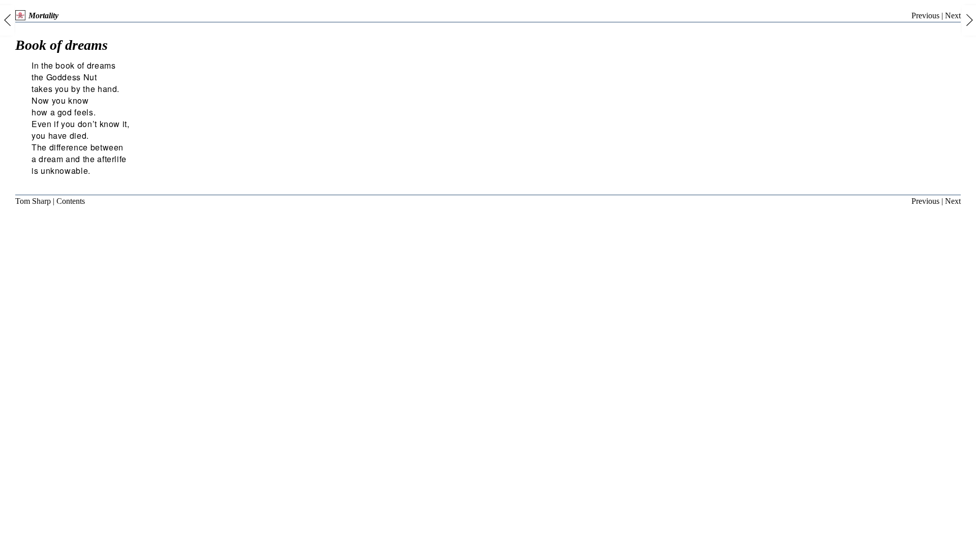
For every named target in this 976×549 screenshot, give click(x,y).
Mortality (43, 15)
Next (953, 15)
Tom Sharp (33, 201)
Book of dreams (61, 45)
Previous (925, 15)
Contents (70, 201)
